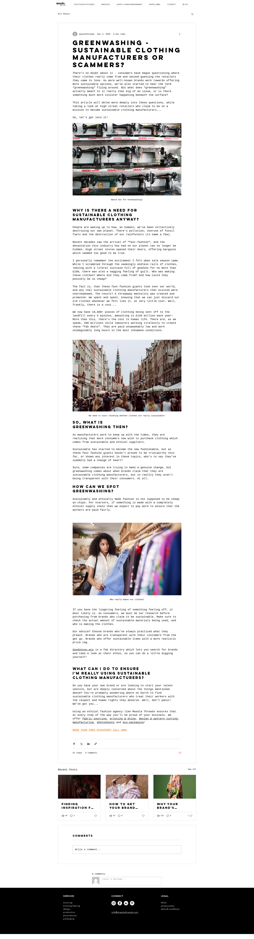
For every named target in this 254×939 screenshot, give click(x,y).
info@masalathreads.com (124, 912)
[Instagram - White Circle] (113, 903)
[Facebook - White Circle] (120, 903)
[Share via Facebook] (74, 743)
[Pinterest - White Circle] (132, 903)
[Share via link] (95, 743)
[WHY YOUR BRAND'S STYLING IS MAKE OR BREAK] (174, 787)
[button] (84, 4)
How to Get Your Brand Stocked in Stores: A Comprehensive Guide (126, 805)
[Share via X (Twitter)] (81, 743)
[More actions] (179, 34)
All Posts (64, 14)
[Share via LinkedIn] (88, 743)
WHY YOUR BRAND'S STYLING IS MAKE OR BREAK (174, 805)
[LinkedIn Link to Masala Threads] (126, 903)
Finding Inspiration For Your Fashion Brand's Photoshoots (79, 805)
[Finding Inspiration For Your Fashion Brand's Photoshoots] (79, 787)
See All (192, 769)
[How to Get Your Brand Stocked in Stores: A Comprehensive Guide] (127, 787)
